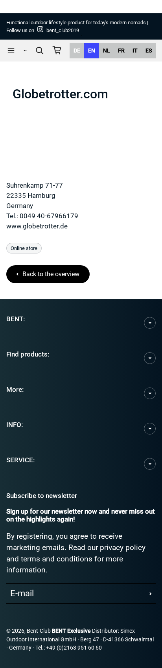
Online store (24, 248)
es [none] (148, 50)
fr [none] (121, 50)
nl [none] (106, 50)
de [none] (77, 50)
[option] (77, 50)
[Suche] (39, 50)
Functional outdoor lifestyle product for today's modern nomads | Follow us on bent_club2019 (77, 26)
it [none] (135, 50)
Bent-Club (39, 631)
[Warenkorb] (57, 50)
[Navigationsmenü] (11, 50)
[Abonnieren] (150, 593)
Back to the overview (50, 274)
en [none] (91, 50)
